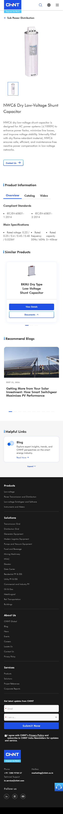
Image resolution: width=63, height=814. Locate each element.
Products (7, 673)
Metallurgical (9, 594)
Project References (11, 683)
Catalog (29, 195)
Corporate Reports (12, 688)
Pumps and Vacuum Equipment (18, 543)
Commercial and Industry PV (16, 584)
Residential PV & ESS (13, 574)
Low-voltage (9, 491)
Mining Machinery (12, 554)
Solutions (8, 678)
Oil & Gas (8, 589)
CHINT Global (10, 621)
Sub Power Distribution (20, 18)
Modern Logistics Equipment (16, 538)
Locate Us (8, 646)
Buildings (8, 604)
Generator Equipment (13, 533)
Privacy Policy (9, 656)
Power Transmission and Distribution (20, 496)
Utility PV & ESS (10, 579)
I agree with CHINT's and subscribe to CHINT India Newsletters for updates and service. (31, 738)
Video (44, 195)
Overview (12, 195)
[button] (27, 325)
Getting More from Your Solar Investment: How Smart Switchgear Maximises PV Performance (31, 392)
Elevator (7, 564)
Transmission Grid (12, 523)
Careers (7, 641)
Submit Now (31, 726)
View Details (31, 306)
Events (6, 636)
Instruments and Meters (14, 506)
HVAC (7, 559)
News (6, 631)
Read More (21, 457)
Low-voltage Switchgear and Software (20, 501)
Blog (20, 442)
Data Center (9, 569)
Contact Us (9, 651)
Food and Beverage (13, 549)
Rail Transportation (12, 599)
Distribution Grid (11, 528)
